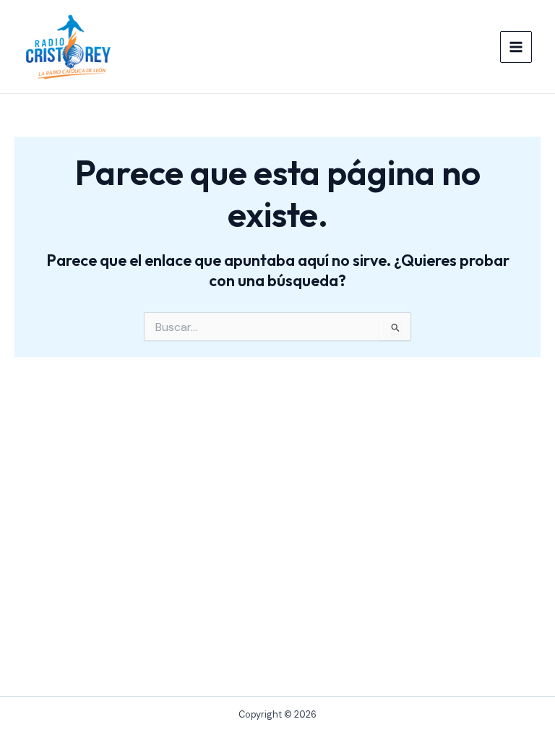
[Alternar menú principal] (516, 47)
